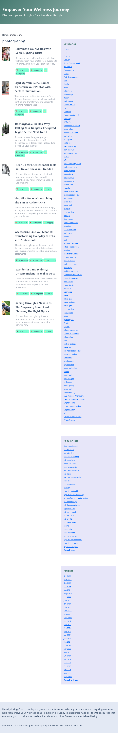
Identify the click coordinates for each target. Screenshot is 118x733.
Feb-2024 (67, 628)
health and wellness (71, 254)
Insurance (68, 66)
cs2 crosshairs (69, 460)
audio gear (68, 143)
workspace (68, 139)
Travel (66, 73)
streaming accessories (73, 274)
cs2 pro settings (70, 484)
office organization (71, 247)
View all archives (71, 680)
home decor (68, 202)
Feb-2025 (67, 663)
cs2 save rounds (70, 512)
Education (68, 91)
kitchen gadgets (70, 344)
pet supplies (68, 198)
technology (68, 136)
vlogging (48, 223)
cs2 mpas (67, 474)
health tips (68, 267)
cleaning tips (69, 212)
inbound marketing (71, 456)
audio (66, 340)
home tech (68, 389)
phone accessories (71, 132)
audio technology (70, 264)
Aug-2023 (67, 652)
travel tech (68, 375)
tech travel (68, 233)
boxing (66, 526)
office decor (68, 281)
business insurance (71, 470)
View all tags (69, 550)
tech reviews (69, 150)
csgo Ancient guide (71, 491)
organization (69, 364)
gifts (65, 160)
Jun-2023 (67, 656)
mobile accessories (71, 271)
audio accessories (71, 222)
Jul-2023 (67, 607)
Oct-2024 (67, 645)
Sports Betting (69, 392)
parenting (67, 226)
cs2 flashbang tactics (72, 505)
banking (67, 488)
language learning (71, 536)
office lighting (69, 385)
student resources (71, 278)
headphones (69, 361)
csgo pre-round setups (73, 539)
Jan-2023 (67, 604)
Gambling (67, 118)
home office (68, 129)
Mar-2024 (68, 611)
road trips (67, 481)
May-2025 (68, 676)
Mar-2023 (68, 579)
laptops (67, 326)
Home (5, 35)
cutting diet (68, 529)
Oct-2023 (67, 586)
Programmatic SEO (71, 115)
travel (48, 294)
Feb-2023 (67, 597)
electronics (68, 358)
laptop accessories (71, 243)
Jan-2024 (67, 638)
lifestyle (67, 188)
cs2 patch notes (70, 522)
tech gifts (67, 288)
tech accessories (70, 153)
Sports (66, 84)
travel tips (68, 347)
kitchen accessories (71, 333)
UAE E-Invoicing (70, 146)
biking (66, 316)
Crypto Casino (69, 403)
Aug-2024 (67, 631)
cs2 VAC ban (69, 515)
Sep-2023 (67, 614)
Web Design (68, 101)
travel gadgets (69, 302)
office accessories (71, 330)
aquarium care (69, 508)
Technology (68, 94)
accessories (50, 260)
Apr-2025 (67, 669)
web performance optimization (76, 498)
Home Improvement (72, 63)
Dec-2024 (67, 659)
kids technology (70, 257)
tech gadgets (69, 177)
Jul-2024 (67, 600)
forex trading (69, 453)
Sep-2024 (67, 642)
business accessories (72, 351)
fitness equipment (71, 446)
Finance (67, 56)
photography (36, 70)
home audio (68, 205)
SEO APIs (67, 122)
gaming (67, 250)
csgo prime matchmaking (74, 494)
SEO (65, 53)
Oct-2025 (67, 666)
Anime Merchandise (72, 125)
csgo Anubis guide (71, 543)
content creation (70, 354)
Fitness (66, 49)
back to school (69, 260)
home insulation (70, 463)
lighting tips (68, 312)
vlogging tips (69, 309)
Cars (65, 108)
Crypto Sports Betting (72, 406)
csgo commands (70, 467)
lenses (48, 331)
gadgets (67, 209)
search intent (69, 449)
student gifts (69, 285)
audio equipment (70, 167)
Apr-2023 (67, 649)
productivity (68, 174)
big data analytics (71, 546)
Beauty (66, 98)
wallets (66, 371)
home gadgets (69, 170)
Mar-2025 (68, 673)
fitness (66, 236)
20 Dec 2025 (22, 152)
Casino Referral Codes (72, 416)
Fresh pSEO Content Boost (74, 399)
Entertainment (69, 105)
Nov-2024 (67, 590)
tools (65, 240)
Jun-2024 (67, 621)
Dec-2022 (67, 576)
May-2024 (68, 617)
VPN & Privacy (69, 420)
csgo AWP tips (69, 533)
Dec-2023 (67, 583)
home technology (70, 368)
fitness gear (68, 219)
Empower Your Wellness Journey (35, 9)
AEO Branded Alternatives (74, 396)
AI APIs (66, 157)
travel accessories (71, 191)
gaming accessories (72, 195)
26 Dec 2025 (22, 70)
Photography (69, 70)
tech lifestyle (69, 378)
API (65, 413)
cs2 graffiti (68, 519)
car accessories (70, 229)
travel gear (68, 299)
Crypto (66, 323)
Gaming (67, 59)
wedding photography (72, 477)
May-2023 (68, 593)
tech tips (67, 215)
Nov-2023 (67, 624)
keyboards (68, 382)
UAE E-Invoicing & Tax (72, 163)
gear (48, 189)
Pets (65, 80)
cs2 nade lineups (70, 501)
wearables (68, 292)
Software (67, 111)
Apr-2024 (67, 635)
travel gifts (68, 306)
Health (66, 87)
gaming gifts (69, 319)
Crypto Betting (69, 410)
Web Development (71, 77)
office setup (68, 337)
